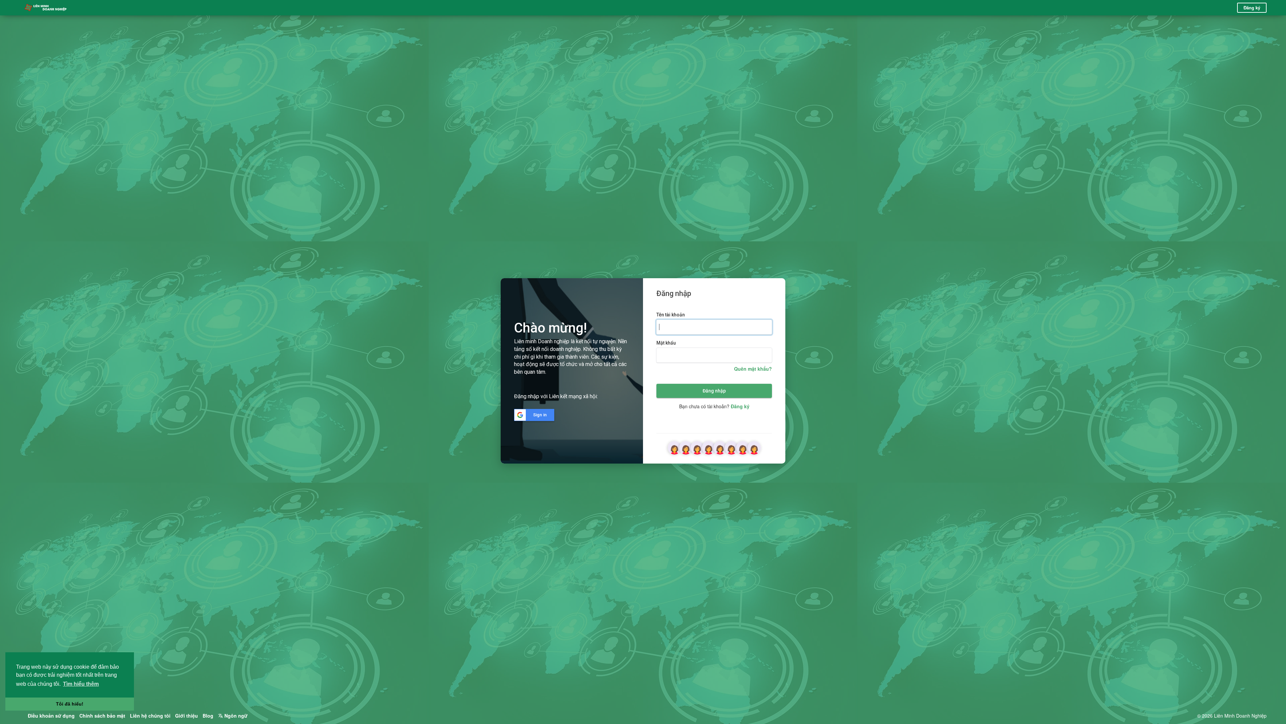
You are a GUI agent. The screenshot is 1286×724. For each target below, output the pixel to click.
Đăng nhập (714, 391)
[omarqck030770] (708, 446)
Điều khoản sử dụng (51, 715)
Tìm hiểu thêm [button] (81, 684)
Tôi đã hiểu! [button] (69, 704)
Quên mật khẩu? (753, 368)
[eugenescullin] (731, 446)
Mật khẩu (666, 343)
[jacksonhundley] (686, 446)
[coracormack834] (720, 446)
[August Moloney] (697, 446)
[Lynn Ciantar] (674, 446)
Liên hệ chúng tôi (150, 715)
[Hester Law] (742, 446)
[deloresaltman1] (754, 446)
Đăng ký (1251, 7)
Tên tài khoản (670, 314)
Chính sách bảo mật (102, 715)
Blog (208, 715)
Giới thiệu (186, 715)
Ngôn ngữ (235, 715)
